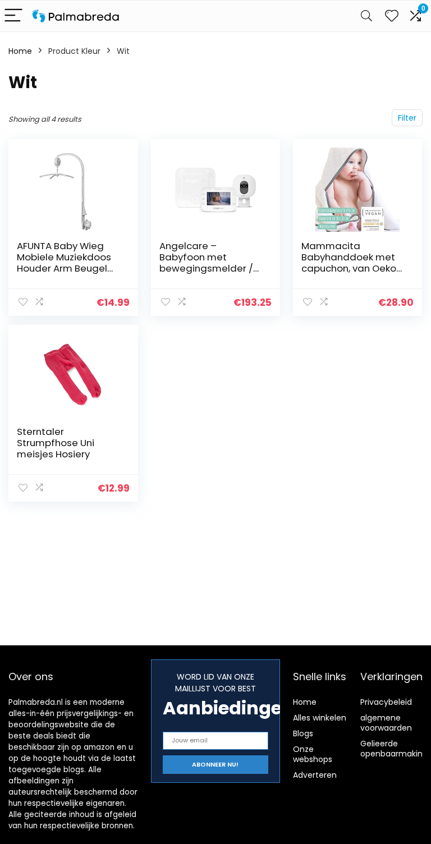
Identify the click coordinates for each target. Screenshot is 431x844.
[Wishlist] (391, 16)
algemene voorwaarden (386, 722)
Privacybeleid (386, 702)
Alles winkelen (319, 717)
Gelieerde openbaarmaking (394, 748)
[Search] (366, 16)
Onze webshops (312, 754)
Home (20, 51)
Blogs (303, 733)
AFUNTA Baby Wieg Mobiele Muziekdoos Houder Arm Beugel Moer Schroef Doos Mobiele (64, 268)
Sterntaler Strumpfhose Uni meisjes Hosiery (55, 443)
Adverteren (315, 775)
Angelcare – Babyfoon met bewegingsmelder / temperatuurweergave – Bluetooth (210, 268)
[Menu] (13, 16)
